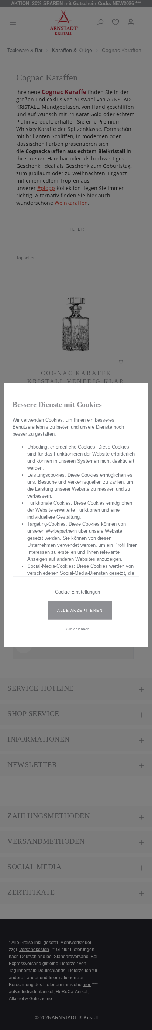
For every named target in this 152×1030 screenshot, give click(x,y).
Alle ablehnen (78, 629)
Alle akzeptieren (80, 610)
